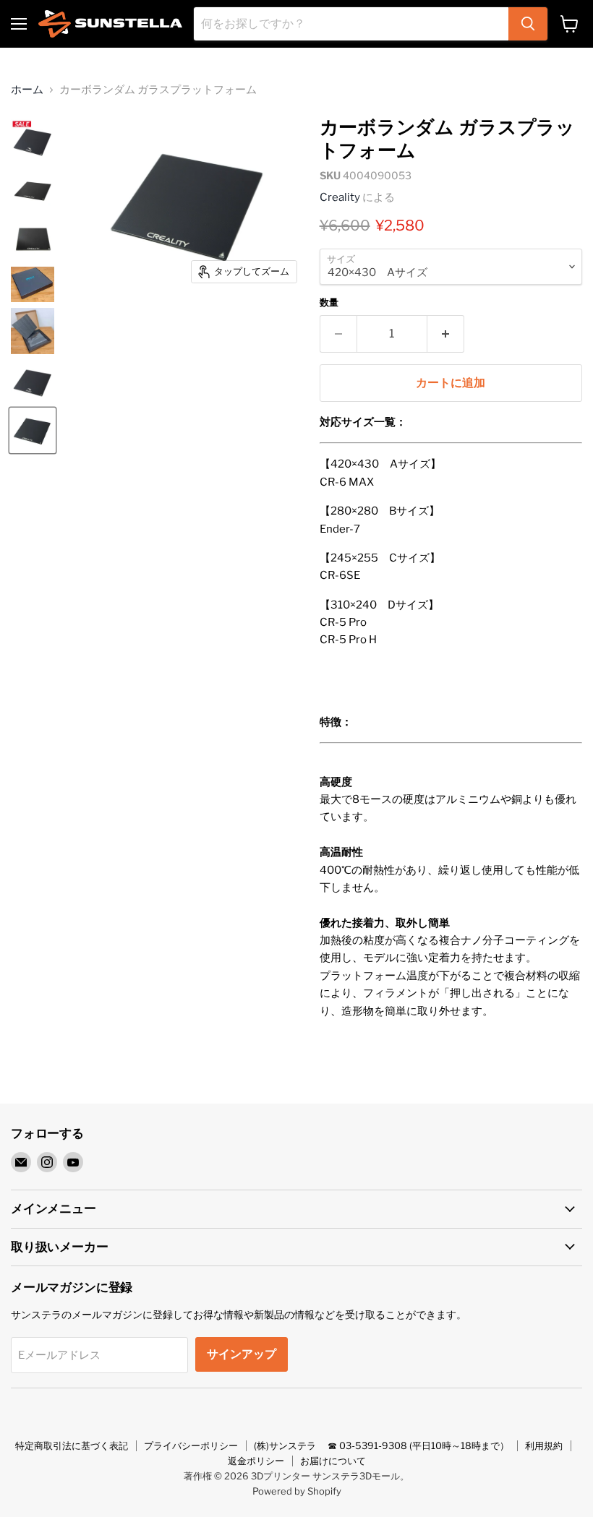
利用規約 (544, 1445)
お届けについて (333, 1460)
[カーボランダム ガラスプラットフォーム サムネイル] (32, 141)
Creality (340, 197)
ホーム (27, 90)
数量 (329, 302)
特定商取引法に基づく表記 (71, 1445)
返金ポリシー (256, 1460)
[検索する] (527, 23)
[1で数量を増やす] (445, 334)
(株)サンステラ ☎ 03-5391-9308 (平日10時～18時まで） (381, 1445)
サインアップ (241, 1354)
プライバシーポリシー (191, 1445)
